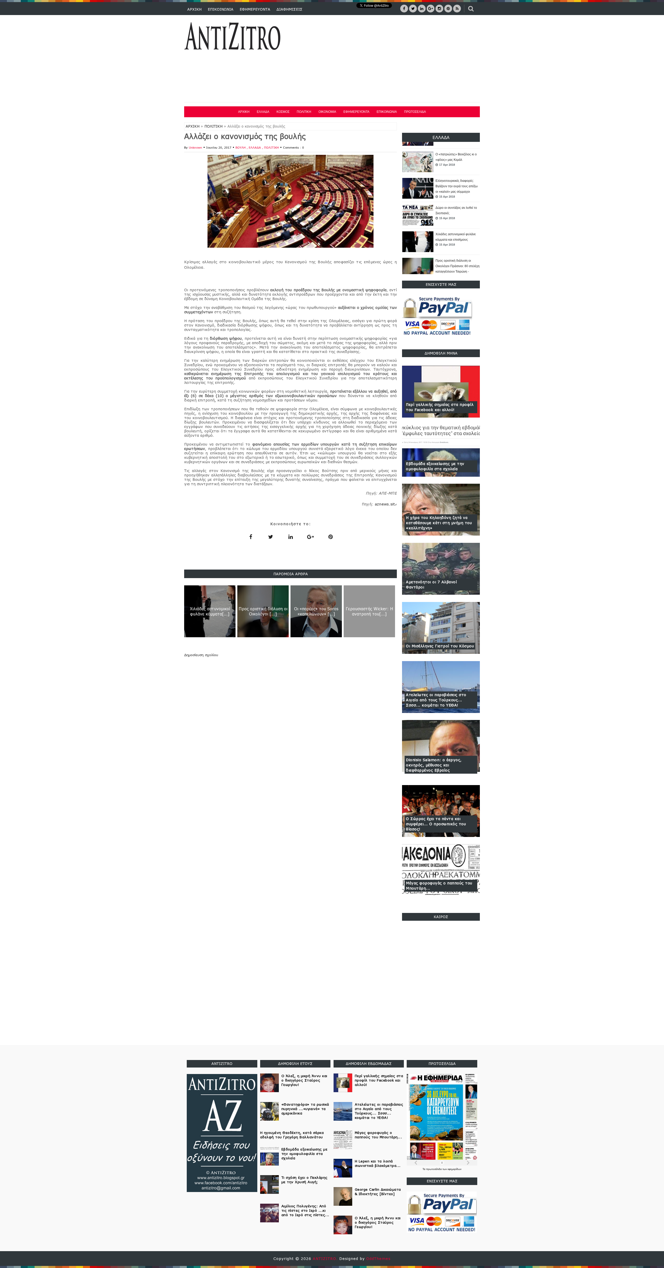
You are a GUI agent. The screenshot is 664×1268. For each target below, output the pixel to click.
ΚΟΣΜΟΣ (282, 112)
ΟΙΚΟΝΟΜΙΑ (327, 112)
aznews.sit (386, 504)
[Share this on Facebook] (250, 536)
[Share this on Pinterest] (330, 536)
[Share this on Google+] (310, 536)
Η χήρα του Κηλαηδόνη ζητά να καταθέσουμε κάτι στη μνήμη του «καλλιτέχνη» (439, 522)
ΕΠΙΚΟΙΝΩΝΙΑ (220, 9)
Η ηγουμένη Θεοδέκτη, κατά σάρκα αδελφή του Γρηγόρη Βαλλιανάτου (292, 1135)
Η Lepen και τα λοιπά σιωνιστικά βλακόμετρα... (378, 1163)
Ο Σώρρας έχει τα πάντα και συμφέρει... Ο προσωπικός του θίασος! (436, 823)
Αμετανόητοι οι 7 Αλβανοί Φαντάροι (431, 584)
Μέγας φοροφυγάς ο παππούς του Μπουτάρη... (439, 885)
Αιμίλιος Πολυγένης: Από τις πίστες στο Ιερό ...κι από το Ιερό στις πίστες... (305, 1210)
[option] (441, 162)
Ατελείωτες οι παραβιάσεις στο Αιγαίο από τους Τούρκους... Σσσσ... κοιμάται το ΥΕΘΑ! (436, 699)
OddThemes (378, 1258)
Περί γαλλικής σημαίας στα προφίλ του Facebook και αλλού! (439, 407)
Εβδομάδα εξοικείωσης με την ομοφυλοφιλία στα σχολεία (435, 466)
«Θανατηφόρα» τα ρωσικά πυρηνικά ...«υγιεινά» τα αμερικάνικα (305, 1108)
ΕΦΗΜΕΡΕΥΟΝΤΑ (255, 9)
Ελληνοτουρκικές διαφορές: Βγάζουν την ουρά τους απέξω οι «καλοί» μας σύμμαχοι (456, 160)
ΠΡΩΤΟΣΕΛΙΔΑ (415, 112)
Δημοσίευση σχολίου (201, 655)
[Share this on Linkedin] (290, 536)
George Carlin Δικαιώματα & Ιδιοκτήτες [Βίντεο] (378, 1191)
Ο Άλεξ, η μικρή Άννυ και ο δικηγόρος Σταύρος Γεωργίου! (304, 1080)
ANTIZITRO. (326, 1258)
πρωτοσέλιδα (434, 1169)
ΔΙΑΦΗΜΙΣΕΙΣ (289, 9)
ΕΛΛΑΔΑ (263, 112)
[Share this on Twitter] (270, 536)
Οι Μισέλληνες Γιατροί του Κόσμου (440, 646)
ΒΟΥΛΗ (241, 147)
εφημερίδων (454, 1169)
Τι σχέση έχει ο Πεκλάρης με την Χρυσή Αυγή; (304, 1179)
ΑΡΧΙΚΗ (194, 9)
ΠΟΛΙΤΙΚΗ (304, 112)
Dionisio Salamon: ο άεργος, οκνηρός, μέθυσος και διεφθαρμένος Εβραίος (434, 765)
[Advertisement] (386, 59)
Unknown (195, 147)
